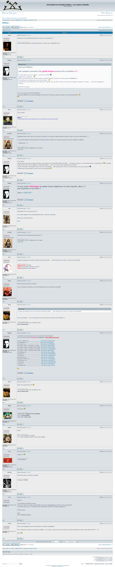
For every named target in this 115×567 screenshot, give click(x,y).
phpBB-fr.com (60, 566)
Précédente (107, 27)
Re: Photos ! (28, 35)
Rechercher (110, 13)
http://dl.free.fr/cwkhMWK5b (48, 349)
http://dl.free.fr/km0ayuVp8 (48, 340)
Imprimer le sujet (7, 30)
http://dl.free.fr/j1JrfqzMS (46, 342)
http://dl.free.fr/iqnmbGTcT (48, 360)
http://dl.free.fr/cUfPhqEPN (48, 344)
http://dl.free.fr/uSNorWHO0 (48, 353)
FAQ (104, 13)
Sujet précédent (102, 30)
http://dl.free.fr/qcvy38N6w (48, 352)
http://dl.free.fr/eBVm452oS (48, 347)
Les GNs (12, 20)
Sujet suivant (109, 30)
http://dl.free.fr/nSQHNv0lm (48, 358)
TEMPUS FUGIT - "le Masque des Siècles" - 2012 (26, 20)
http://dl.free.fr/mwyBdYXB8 (48, 362)
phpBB (53, 565)
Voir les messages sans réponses (9, 18)
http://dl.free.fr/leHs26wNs (48, 363)
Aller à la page (102, 27)
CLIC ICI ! (28, 193)
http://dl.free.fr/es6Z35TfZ (47, 357)
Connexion (6, 13)
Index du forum (6, 20)
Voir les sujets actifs (22, 18)
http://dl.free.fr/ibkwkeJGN (48, 345)
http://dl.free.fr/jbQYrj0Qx (47, 350)
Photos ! (5, 23)
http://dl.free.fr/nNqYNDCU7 (48, 355)
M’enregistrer (13, 13)
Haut (4, 56)
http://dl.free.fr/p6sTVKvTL (48, 365)
